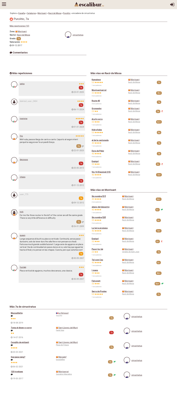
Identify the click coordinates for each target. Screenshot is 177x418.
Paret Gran (60, 330)
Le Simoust (63, 313)
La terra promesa (100, 228)
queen (22, 235)
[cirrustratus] (68, 34)
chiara (22, 177)
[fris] (14, 136)
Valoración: (15, 42)
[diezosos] (14, 160)
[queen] (14, 236)
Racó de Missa (54, 13)
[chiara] (14, 177)
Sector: (13, 35)
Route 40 (96, 101)
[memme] (14, 119)
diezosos (24, 159)
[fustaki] (14, 268)
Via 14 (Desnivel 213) (101, 172)
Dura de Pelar (98, 151)
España (21, 13)
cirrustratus (78, 35)
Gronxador (97, 108)
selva (22, 84)
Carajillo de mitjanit (20, 342)
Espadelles (60, 360)
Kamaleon (96, 80)
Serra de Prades (99, 291)
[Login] (172, 5)
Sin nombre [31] (99, 196)
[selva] (14, 84)
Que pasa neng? (18, 357)
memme (23, 118)
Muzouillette (17, 313)
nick (21, 212)
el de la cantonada (100, 140)
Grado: (13, 38)
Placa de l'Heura (62, 345)
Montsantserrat (99, 90)
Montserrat (63, 372)
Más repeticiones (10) (19, 26)
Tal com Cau (97, 260)
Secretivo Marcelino (64, 374)
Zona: (12, 31)
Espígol (95, 161)
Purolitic (66, 13)
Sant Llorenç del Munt (68, 328)
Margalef (62, 357)
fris (21, 136)
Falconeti (96, 281)
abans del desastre (100, 207)
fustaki (23, 267)
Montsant (42, 13)
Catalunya (31, 13)
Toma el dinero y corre (21, 328)
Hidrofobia (97, 130)
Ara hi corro (97, 119)
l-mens (95, 270)
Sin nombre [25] (99, 217)
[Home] (89, 4)
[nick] (14, 212)
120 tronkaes (17, 372)
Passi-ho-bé (97, 249)
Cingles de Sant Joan (130, 252)
